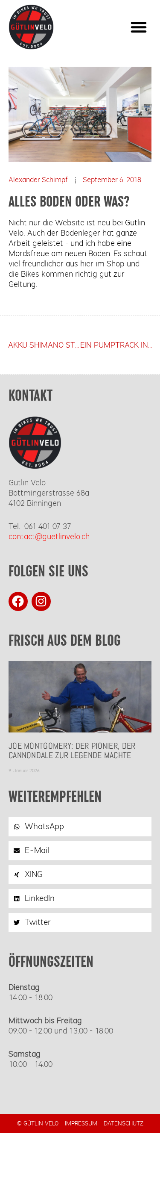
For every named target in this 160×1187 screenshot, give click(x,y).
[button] (138, 27)
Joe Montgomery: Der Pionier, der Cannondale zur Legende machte (72, 750)
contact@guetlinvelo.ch (49, 536)
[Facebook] (18, 601)
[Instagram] (41, 601)
